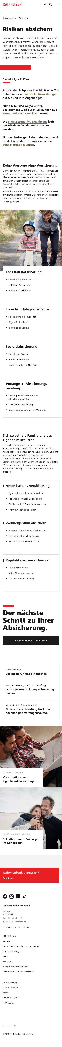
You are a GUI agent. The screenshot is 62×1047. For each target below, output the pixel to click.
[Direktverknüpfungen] (45, 4)
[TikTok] (24, 896)
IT (15, 1025)
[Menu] (57, 4)
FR (10, 1025)
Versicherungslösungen (18, 144)
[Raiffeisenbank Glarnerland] (12, 4)
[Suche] (50, 4)
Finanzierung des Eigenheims (27, 121)
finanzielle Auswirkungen (40, 94)
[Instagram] (11, 896)
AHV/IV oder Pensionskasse (21, 113)
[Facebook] (5, 896)
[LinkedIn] (18, 896)
